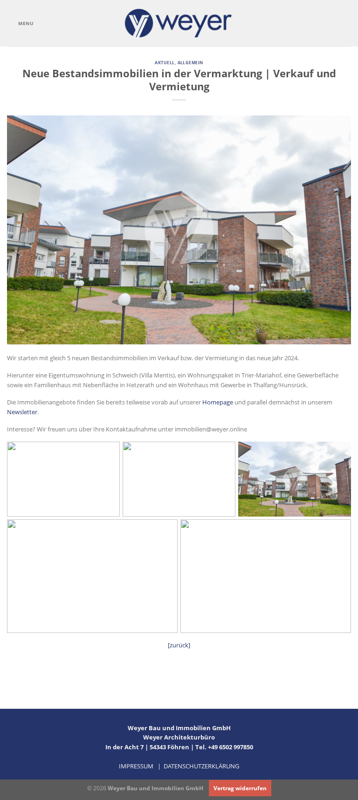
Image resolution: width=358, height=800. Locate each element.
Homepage (217, 402)
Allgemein (190, 63)
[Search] (348, 23)
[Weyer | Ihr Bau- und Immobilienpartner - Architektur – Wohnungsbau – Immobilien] (179, 23)
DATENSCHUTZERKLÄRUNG (201, 766)
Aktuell (164, 63)
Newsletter (22, 412)
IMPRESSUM (136, 766)
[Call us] (334, 23)
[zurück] (179, 645)
